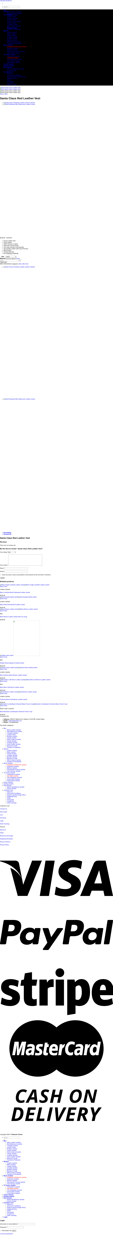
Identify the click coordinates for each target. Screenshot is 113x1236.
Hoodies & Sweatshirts (14, 43)
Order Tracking (11, 84)
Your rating (4, 552)
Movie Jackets (8, 45)
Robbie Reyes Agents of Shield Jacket (12, 663)
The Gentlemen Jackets (14, 59)
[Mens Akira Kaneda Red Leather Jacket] (18, 597)
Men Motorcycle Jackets (14, 13)
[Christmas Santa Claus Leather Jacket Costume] (19, 102)
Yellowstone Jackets (13, 56)
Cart (1, 815)
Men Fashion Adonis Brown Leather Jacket (13, 675)
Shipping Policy (12, 78)
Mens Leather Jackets (14, 12)
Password (3, 1227)
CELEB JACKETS (6, 0)
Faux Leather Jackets (13, 26)
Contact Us (10, 83)
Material (2, 258)
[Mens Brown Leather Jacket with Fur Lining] (19, 609)
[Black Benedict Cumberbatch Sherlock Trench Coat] (33, 704)
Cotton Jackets (11, 738)
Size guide (10, 81)
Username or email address (9, 1224)
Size (2, 256)
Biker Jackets (11, 34)
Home (2, 94)
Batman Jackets (12, 50)
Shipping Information (6, 839)
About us (10, 73)
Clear (18, 258)
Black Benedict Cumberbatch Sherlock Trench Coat (16, 711)
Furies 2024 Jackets (13, 61)
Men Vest (25, 264)
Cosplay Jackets (12, 24)
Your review (4, 565)
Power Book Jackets (13, 62)
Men (5, 10)
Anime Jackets (8, 64)
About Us (3, 830)
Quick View (3, 586)
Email (2, 571)
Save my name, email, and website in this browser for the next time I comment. (26, 575)
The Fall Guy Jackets (13, 53)
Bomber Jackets (12, 38)
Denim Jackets (11, 70)
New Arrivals (8, 67)
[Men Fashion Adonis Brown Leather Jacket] (18, 667)
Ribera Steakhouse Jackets (15, 69)
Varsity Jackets (11, 23)
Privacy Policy (4, 845)
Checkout (3, 818)
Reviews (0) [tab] (7, 534)
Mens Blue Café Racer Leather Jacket (12, 687)
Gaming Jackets (9, 65)
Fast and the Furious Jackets (16, 51)
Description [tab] (7, 532)
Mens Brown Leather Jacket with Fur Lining (13, 616)
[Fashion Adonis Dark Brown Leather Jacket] (18, 692)
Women (6, 31)
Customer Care (9, 72)
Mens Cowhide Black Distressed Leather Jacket (15, 592)
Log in (14, 1230)
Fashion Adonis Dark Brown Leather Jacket (13, 699)
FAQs (9, 80)
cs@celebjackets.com (15, 721)
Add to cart (3, 262)
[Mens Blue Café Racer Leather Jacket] (25, 679)
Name (2, 568)
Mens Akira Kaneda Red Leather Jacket (12, 604)
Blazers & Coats (12, 27)
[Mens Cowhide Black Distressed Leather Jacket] (24, 585)
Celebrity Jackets (12, 15)
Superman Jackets (13, 48)
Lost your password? (6, 1234)
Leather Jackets (12, 32)
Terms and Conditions (14, 75)
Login (2, 821)
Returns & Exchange (6, 836)
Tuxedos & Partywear (13, 29)
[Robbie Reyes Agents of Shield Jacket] (20, 655)
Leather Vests (11, 734)
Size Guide (3, 812)
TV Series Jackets (10, 54)
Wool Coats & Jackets (14, 21)
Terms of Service (5, 842)
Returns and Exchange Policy (16, 77)
